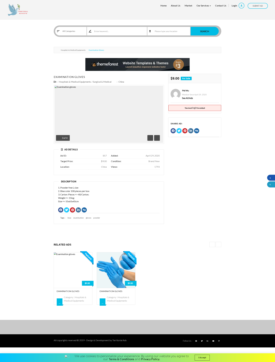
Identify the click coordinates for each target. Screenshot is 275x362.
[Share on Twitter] (66, 210)
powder (96, 218)
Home (163, 5)
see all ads (187, 98)
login (194, 107)
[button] (202, 358)
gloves (88, 218)
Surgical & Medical (102, 81)
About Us (175, 5)
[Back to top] (265, 344)
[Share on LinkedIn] (78, 210)
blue (69, 218)
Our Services (203, 5)
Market (188, 5)
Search (204, 31)
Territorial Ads (119, 340)
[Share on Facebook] (60, 210)
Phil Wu (185, 90)
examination (78, 218)
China (121, 81)
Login (234, 5)
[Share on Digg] (84, 210)
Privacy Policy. (150, 359)
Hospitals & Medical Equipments (73, 50)
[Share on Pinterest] (72, 210)
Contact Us (220, 5)
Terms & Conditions (121, 359)
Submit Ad (258, 6)
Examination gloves (69, 76)
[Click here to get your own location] (188, 31)
